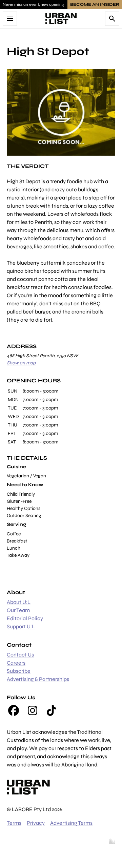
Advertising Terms (71, 823)
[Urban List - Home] (61, 18)
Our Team (18, 610)
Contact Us (20, 654)
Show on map (21, 363)
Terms (14, 823)
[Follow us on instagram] (32, 710)
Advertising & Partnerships (38, 679)
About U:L (18, 602)
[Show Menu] (10, 19)
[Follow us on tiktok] (51, 710)
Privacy (36, 823)
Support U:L (21, 626)
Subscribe (18, 671)
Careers (16, 663)
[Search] (112, 19)
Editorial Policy (25, 618)
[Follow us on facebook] (13, 710)
